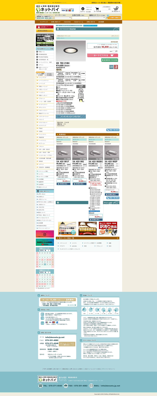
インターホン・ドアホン (45, 155)
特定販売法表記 (42, 225)
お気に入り (89, 9)
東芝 (85, 246)
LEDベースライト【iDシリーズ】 (43, 68)
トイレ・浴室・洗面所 (45, 101)
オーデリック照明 (89, 243)
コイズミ (74, 243)
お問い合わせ (41, 194)
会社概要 (40, 223)
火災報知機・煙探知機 (45, 158)
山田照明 (41, 184)
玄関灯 (41, 131)
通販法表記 (66, 369)
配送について (41, 212)
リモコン (41, 146)
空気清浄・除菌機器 (44, 167)
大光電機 (99, 243)
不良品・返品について (44, 215)
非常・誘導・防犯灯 (44, 149)
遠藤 (110, 243)
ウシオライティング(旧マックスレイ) (70, 249)
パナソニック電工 (43, 171)
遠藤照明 (41, 182)
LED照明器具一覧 (43, 59)
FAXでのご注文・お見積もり (46, 202)
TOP (44, 369)
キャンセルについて (43, 217)
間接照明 (41, 137)
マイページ (89, 7)
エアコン (41, 65)
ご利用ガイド (41, 204)
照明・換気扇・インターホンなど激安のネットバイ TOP (69, 25)
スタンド (41, 119)
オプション (42, 143)
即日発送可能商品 (43, 57)
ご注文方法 (41, 207)
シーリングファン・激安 (45, 62)
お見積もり (41, 196)
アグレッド (100, 246)
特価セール (42, 51)
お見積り (80, 369)
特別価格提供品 (43, 54)
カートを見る (97, 369)
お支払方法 (41, 209)
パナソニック (63, 243)
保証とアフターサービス (44, 220)
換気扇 (41, 161)
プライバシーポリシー (44, 228)
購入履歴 (88, 11)
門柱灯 (41, 128)
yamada (74, 246)
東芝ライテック (43, 187)
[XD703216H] (71, 113)
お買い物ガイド (57, 369)
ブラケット (42, 98)
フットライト (42, 134)
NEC (110, 246)
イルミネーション (44, 116)
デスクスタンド (43, 122)
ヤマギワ (62, 246)
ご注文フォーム (42, 199)
